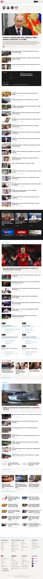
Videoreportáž (15, 434)
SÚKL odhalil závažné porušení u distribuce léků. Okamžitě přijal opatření (26, 449)
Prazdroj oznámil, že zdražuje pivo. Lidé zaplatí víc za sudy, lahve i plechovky (26, 152)
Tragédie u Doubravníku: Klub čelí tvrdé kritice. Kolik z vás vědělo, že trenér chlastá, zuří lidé (26, 107)
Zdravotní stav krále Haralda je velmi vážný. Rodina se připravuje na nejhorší (26, 139)
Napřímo (12, 543)
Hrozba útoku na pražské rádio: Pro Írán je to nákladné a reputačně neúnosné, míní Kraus (24, 191)
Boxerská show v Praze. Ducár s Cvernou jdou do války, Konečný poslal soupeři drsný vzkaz (26, 282)
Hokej (22, 545)
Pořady (12, 558)
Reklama (23, 558)
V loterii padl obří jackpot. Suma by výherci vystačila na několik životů (14, 511)
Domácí (13, 111)
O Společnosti (24, 560)
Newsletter (3, 565)
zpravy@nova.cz (6, 570)
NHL (22, 548)
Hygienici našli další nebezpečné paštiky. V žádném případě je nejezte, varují (7, 486)
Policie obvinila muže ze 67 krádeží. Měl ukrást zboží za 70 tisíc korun (25, 436)
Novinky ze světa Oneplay (15, 566)
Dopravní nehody (35, 545)
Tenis (13, 301)
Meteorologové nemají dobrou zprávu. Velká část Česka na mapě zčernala (34, 498)
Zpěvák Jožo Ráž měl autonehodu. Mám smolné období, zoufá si (26, 64)
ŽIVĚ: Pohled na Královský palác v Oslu (21, 84)
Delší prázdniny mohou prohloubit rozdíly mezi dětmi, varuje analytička (25, 422)
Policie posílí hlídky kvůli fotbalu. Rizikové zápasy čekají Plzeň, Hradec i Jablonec (25, 443)
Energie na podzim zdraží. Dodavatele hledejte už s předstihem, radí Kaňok (21, 408)
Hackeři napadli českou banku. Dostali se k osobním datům (14, 464)
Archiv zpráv (3, 561)
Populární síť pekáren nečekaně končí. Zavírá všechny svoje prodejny (25, 94)
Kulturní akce (34, 548)
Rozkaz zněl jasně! (14, 549)
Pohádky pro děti (14, 565)
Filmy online (13, 560)
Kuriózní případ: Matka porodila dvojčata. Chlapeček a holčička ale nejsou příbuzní (26, 146)
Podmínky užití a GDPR (25, 561)
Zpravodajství (5, 382)
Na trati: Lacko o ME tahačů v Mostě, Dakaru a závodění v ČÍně (21, 222)
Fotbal (13, 195)
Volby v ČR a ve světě (5, 542)
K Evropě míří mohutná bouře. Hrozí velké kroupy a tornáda (25, 99)
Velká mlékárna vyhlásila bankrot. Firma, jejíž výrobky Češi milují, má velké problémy (14, 499)
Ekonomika (14, 150)
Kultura (2, 550)
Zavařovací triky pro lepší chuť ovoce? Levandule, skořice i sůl (34, 464)
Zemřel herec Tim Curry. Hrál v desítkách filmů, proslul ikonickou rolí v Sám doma (34, 511)
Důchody (2, 543)
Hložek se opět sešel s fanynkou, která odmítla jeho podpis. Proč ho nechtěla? (26, 289)
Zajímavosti (14, 124)
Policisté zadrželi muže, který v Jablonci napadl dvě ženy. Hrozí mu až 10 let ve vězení (21, 486)
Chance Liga (24, 543)
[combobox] (21, 472)
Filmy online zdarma (14, 563)
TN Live (36, 1)
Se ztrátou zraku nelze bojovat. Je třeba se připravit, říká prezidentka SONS (7, 223)
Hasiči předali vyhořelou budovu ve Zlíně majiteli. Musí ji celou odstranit (34, 485)
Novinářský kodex (4, 566)
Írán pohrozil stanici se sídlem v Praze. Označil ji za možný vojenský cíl (26, 415)
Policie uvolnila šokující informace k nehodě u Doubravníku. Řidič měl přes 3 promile (26, 58)
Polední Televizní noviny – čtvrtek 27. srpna (34, 222)
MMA (22, 550)
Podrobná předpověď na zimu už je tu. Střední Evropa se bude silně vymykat (25, 178)
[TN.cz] (2, 1)
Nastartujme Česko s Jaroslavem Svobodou (26, 74)
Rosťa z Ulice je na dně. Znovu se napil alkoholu (34, 371)
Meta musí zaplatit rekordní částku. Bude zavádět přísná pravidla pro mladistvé (26, 184)
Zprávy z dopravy (35, 543)
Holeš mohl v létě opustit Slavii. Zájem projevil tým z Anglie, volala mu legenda (26, 276)
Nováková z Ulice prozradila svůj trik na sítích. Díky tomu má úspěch (20, 372)
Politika (2, 545)
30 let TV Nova (24, 568)
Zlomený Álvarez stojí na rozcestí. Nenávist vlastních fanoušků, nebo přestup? (25, 204)
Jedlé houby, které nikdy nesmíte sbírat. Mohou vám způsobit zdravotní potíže (25, 126)
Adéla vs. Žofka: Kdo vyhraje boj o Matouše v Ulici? (23, 163)
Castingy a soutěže (25, 566)
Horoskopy (33, 542)
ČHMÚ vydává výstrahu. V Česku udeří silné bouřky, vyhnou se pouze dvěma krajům (25, 52)
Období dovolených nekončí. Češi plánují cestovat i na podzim (25, 455)
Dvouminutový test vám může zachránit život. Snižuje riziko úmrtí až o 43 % (26, 120)
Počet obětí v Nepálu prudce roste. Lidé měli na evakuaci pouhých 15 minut (26, 172)
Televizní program (25, 565)
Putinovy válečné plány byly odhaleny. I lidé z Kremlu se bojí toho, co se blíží (20, 38)
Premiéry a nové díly (14, 561)
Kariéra (23, 563)
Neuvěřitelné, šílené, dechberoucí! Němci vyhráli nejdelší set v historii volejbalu (25, 297)
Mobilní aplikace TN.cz (5, 558)
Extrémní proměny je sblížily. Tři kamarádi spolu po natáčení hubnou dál (7, 371)
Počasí (13, 98)
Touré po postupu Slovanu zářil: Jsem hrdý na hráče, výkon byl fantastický (25, 197)
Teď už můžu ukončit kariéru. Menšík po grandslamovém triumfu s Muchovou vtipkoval (26, 303)
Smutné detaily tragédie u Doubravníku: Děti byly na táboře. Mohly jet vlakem (34, 505)
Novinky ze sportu (6, 242)
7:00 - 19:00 (11, 84)
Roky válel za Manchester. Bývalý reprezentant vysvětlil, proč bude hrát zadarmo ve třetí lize (20, 269)
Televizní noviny (14, 542)
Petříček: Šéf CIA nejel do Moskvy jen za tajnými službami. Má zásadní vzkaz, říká (25, 159)
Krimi (16, 483)
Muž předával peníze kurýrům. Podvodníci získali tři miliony (24, 427)
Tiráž (2, 563)
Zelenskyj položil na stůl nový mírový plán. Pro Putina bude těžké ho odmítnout (26, 133)
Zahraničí (14, 137)
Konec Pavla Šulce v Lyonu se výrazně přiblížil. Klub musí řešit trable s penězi (25, 310)
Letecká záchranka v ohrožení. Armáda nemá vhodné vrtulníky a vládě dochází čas (26, 113)
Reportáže (13, 551)
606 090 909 (5, 568)
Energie (2, 548)
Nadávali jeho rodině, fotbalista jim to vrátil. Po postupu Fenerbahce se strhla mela (24, 316)
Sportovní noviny (14, 547)
